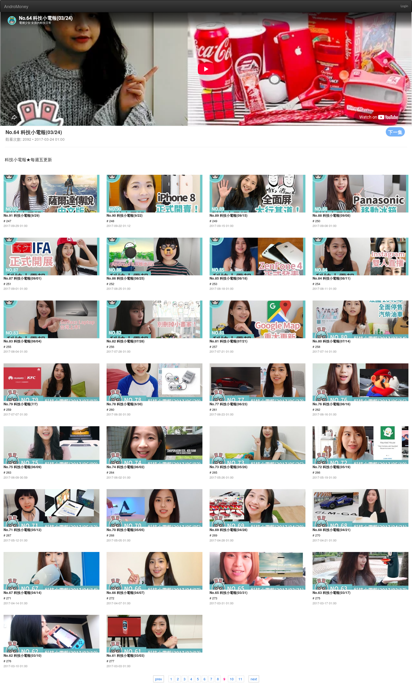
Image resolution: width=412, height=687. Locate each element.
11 (240, 679)
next (254, 679)
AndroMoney (16, 6)
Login (404, 6)
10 (232, 679)
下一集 (395, 131)
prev (158, 679)
